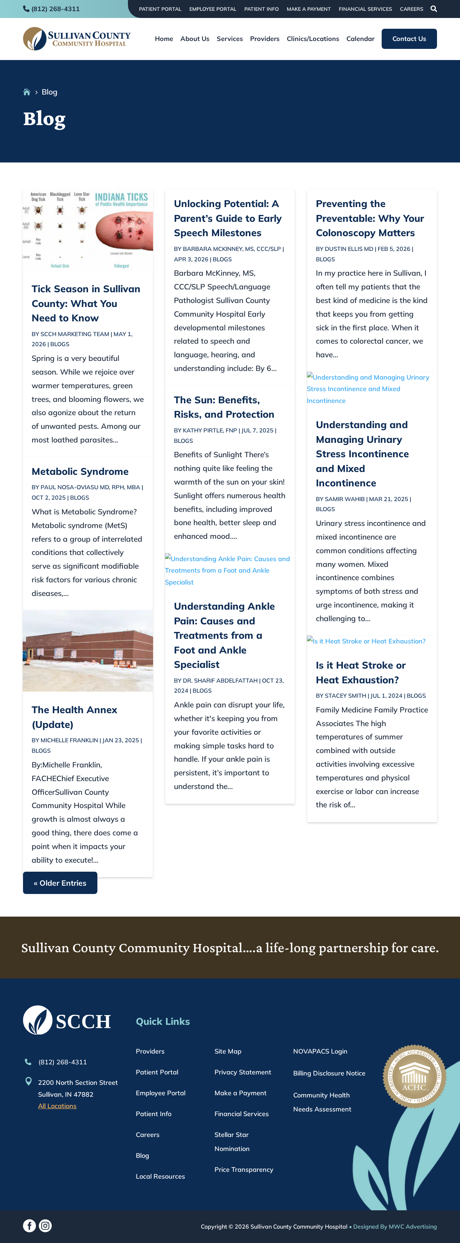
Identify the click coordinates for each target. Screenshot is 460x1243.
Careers (411, 9)
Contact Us (409, 39)
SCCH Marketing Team (75, 334)
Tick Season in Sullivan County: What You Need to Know (86, 303)
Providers (265, 39)
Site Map (228, 1051)
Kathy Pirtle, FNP (210, 430)
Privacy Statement (243, 1072)
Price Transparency (244, 1169)
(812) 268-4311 (62, 1062)
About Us (195, 39)
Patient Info (261, 9)
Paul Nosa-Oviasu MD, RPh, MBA (90, 487)
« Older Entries (60, 882)
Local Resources (160, 1176)
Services (230, 39)
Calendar (360, 39)
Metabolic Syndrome (80, 471)
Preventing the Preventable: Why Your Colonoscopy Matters (370, 218)
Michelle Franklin (69, 740)
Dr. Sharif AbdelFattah (220, 680)
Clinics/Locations (313, 39)
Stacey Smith (345, 695)
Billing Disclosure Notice (329, 1073)
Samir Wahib (345, 499)
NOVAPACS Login (320, 1051)
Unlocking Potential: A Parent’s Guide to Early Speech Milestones (228, 218)
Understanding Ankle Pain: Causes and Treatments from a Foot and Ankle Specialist (224, 635)
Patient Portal (160, 9)
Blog (142, 1155)
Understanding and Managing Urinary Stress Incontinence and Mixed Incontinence (362, 453)
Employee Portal (212, 9)
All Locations (57, 1106)
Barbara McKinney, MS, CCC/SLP (232, 248)
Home (164, 39)
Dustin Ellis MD (349, 248)
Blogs (59, 344)
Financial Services (365, 9)
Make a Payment (309, 9)
